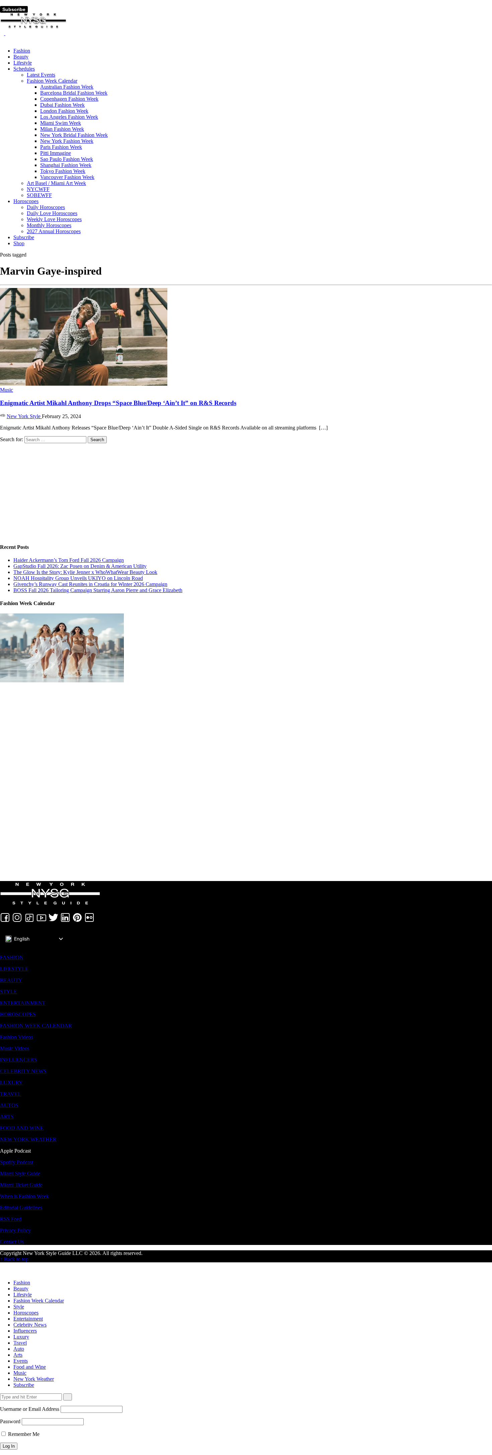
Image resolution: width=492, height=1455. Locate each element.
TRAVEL (10, 1094)
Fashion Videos (16, 1037)
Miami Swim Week (60, 123)
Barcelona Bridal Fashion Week (73, 93)
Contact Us (12, 1242)
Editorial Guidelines (21, 1207)
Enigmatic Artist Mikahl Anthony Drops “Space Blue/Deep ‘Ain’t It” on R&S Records (118, 402)
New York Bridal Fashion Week (74, 135)
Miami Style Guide (20, 1173)
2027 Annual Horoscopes (54, 231)
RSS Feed (10, 1219)
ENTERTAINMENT (23, 1003)
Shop (18, 243)
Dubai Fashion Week (62, 105)
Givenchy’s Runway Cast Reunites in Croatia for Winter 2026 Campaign (90, 584)
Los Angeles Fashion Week (69, 117)
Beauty (20, 57)
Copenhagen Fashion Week (69, 99)
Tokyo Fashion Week (62, 171)
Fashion (21, 51)
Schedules (24, 69)
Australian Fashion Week (66, 87)
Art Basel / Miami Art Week (56, 183)
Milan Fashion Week (62, 129)
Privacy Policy (15, 1230)
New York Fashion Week (66, 141)
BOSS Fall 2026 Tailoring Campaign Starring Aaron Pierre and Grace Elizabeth (97, 590)
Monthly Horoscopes (49, 225)
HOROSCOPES (18, 1014)
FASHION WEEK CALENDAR (36, 1026)
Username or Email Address (29, 1409)
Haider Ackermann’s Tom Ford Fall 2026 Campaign (68, 560)
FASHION (11, 957)
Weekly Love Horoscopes (54, 219)
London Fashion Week (64, 111)
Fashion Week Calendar (52, 81)
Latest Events (41, 75)
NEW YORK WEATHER (28, 1139)
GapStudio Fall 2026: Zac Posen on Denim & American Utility (80, 566)
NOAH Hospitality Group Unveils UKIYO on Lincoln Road (78, 578)
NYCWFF (38, 189)
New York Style (24, 416)
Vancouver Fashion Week (67, 177)
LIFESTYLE (14, 969)
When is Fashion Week (24, 1196)
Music (6, 390)
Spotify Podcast (16, 1162)
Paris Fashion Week (61, 147)
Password (10, 1421)
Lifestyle (22, 63)
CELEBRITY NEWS (23, 1071)
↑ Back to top (14, 1259)
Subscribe (13, 9)
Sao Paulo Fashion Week (66, 159)
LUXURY (11, 1082)
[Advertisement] (201, 490)
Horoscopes (25, 201)
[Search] (2, 33)
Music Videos (14, 1048)
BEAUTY (11, 980)
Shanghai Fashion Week (65, 165)
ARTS (7, 1117)
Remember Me (23, 1434)
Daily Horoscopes (46, 207)
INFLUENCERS (18, 1060)
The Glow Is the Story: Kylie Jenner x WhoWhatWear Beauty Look (85, 572)
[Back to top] (2, 1265)
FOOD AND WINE (22, 1128)
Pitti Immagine (55, 153)
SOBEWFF (39, 195)
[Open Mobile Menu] (2, 3)
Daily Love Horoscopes (52, 213)
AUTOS (9, 1105)
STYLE (8, 991)
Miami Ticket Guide (21, 1185)
